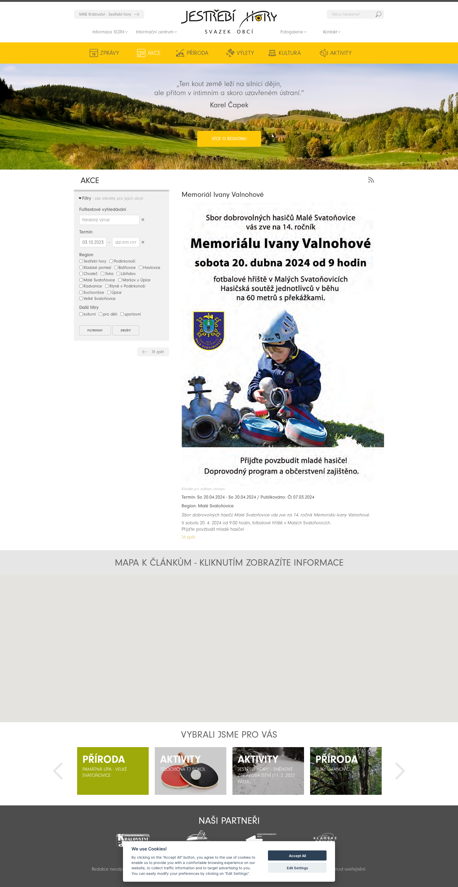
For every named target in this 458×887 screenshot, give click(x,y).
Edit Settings (297, 868)
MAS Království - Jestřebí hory (105, 14)
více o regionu (229, 138)
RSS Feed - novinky (372, 179)
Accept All (297, 856)
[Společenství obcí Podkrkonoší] (197, 838)
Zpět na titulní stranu (229, 21)
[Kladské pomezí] (325, 837)
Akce (154, 53)
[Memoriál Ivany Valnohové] (283, 484)
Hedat (378, 14)
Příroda (197, 53)
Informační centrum (155, 32)
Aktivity (340, 53)
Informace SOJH (108, 32)
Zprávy (109, 53)
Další (400, 771)
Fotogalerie (291, 32)
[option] (113, 771)
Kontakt (330, 32)
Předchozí (58, 771)
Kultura (290, 53)
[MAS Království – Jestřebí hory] (133, 837)
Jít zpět (158, 351)
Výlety (245, 53)
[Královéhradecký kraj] (261, 837)
